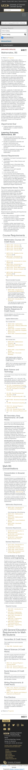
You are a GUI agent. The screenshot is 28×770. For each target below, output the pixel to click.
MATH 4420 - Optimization (15, 324)
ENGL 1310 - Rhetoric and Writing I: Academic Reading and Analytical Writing (16, 689)
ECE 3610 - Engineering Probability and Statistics (15, 612)
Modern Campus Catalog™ (17, 769)
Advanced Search (6, 41)
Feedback (6, 721)
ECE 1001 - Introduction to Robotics (15, 609)
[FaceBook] (9, 725)
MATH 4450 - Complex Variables (17, 329)
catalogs (4, 765)
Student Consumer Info (10, 758)
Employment (8, 752)
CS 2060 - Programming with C (15, 396)
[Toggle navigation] (24, 14)
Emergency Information (11, 751)
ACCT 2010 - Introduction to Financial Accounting (16, 545)
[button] (22, 10)
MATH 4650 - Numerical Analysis (17, 333)
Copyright (6, 745)
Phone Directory (9, 757)
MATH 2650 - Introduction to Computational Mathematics (16, 290)
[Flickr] (9, 729)
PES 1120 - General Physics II (14, 409)
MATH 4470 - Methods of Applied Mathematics (17, 331)
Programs (11, 58)
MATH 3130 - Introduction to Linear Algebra (16, 261)
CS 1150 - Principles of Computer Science (15, 389)
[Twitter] (13, 725)
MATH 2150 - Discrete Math (14, 248)
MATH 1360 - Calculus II (13, 246)
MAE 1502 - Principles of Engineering (15, 616)
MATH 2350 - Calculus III (13, 250)
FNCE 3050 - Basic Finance (15, 549)
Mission (20, 745)
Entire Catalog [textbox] (5, 31)
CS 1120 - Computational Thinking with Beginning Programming (16, 386)
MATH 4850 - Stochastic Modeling (15, 275)
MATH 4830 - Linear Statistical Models (16, 350)
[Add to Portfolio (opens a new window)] (22, 50)
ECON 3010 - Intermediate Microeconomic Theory (15, 537)
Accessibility (15, 745)
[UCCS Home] (14, 5)
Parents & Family (23, 1)
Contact (7, 749)
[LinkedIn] (22, 725)
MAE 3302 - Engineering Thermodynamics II (15, 622)
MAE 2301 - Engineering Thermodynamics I (15, 619)
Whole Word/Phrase (8, 37)
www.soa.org (19, 492)
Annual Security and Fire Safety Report (12, 746)
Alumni (16, 1)
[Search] (25, 34)
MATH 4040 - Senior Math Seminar (16, 267)
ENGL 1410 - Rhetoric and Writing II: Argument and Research (16, 693)
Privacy (10, 745)
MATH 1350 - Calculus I (12, 245)
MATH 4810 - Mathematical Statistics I (15, 342)
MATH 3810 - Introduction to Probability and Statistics (14, 257)
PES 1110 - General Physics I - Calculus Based (14, 406)
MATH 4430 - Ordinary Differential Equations (17, 326)
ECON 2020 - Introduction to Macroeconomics (16, 534)
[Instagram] (18, 725)
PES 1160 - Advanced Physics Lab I (16, 411)
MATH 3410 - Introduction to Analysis (16, 299)
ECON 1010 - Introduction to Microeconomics (16, 531)
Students (4, 1)
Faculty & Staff (10, 1)
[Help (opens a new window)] (26, 50)
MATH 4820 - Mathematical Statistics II (15, 345)
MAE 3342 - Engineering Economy (15, 625)
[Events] (4, 725)
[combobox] (14, 23)
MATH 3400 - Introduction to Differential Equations (14, 265)
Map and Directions (10, 755)
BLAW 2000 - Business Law (16, 548)
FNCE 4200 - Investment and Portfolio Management (16, 551)
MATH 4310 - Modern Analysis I (15, 269)
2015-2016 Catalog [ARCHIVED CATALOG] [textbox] (13, 23)
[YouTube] (4, 729)
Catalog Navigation (8, 45)
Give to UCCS (8, 754)
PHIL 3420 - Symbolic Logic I (14, 646)
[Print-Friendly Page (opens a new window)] (24, 50)
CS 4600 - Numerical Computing (15, 403)
